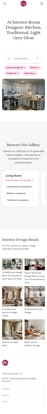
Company (23, 389)
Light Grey (30, 73)
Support (23, 395)
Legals (23, 402)
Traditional (12, 73)
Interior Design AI (15, 67)
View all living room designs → (19, 180)
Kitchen (35, 67)
